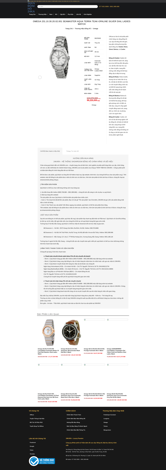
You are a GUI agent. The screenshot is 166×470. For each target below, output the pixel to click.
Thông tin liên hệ (72, 151)
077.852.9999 (104, 6)
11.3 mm (97, 56)
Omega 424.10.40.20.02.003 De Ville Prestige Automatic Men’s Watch (94, 394)
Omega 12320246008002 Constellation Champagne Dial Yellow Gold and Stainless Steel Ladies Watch (116, 351)
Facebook (33, 442)
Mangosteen (107, 430)
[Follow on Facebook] (132, 1)
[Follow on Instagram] (134, 1)
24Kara (32, 414)
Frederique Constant (110, 414)
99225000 (98, 38)
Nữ (96, 47)
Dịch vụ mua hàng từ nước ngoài (77, 426)
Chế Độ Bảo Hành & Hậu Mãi (50, 151)
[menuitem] (32, 14)
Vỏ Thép (97, 80)
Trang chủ (69, 28)
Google (32, 446)
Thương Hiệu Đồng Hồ (83, 28)
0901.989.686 (114, 6)
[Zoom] (40, 77)
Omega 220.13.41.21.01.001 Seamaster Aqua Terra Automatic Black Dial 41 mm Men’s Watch (71, 395)
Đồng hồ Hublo (114, 58)
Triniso (106, 426)
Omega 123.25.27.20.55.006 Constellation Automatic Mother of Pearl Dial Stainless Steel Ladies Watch (48, 351)
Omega (95, 28)
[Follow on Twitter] (136, 1)
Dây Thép (98, 84)
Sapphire (97, 75)
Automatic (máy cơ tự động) (98, 62)
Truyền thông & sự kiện (37, 418)
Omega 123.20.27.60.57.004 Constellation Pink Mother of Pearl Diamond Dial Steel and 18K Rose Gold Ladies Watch (48, 396)
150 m (96, 89)
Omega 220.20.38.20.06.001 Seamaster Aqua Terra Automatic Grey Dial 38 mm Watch (117, 395)
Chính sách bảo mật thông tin (76, 430)
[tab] (50, 151)
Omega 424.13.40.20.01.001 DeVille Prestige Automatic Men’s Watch (94, 349)
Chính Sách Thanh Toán (74, 414)
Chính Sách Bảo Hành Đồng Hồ (76, 418)
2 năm (96, 93)
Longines (106, 418)
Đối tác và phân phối (36, 422)
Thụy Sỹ (97, 43)
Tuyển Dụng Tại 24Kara (37, 426)
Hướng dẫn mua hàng (73, 422)
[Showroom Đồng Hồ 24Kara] (31, 6)
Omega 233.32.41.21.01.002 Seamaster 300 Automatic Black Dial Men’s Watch (70, 350)
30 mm (97, 52)
